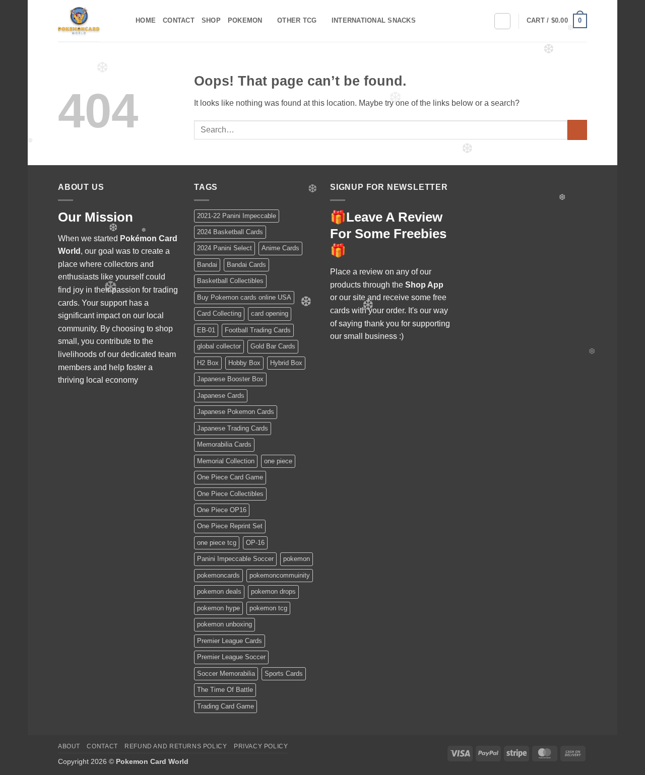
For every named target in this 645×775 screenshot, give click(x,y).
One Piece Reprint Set (230, 526)
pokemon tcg (268, 608)
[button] (557, 21)
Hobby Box (244, 363)
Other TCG (296, 20)
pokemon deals (219, 591)
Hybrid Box (286, 363)
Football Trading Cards (258, 330)
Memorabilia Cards (224, 444)
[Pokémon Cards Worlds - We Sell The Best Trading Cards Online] (89, 21)
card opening (269, 313)
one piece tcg (216, 542)
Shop (211, 20)
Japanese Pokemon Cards (235, 411)
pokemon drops (273, 591)
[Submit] (577, 129)
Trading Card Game (225, 706)
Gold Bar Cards (272, 346)
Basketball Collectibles (230, 281)
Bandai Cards (246, 264)
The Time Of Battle (225, 689)
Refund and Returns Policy (175, 746)
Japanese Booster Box (230, 379)
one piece (278, 461)
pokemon (296, 558)
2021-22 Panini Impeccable (236, 216)
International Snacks (374, 20)
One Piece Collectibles (230, 494)
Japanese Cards (220, 395)
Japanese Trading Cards (232, 428)
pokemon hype (218, 608)
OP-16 (255, 542)
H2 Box (208, 363)
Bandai (207, 264)
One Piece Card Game (230, 477)
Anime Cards (280, 248)
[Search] (502, 21)
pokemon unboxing (224, 624)
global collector (219, 346)
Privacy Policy (261, 746)
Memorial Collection (225, 461)
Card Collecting (219, 313)
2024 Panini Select (224, 248)
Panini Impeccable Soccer (235, 558)
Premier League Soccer (231, 657)
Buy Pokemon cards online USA (244, 297)
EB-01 (206, 330)
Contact (179, 20)
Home (146, 20)
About (69, 746)
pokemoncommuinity (279, 575)
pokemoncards (218, 575)
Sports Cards (284, 673)
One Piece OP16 (221, 510)
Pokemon (245, 20)
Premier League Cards (229, 641)
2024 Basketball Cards (230, 232)
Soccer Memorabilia (226, 673)
